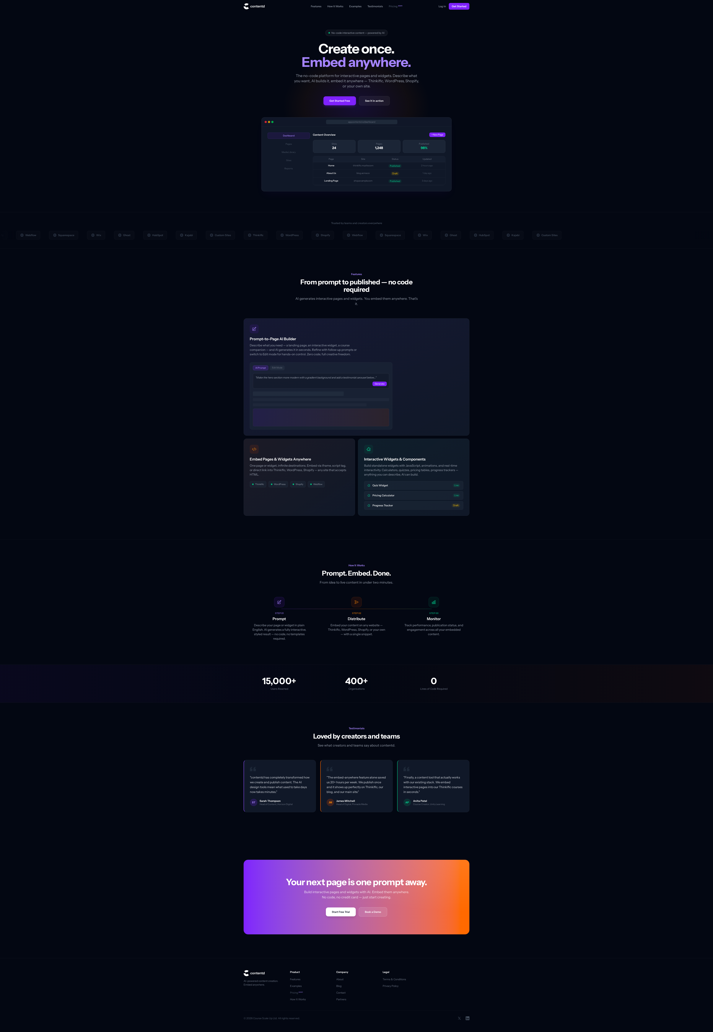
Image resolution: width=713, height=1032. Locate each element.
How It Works (335, 6)
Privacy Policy (390, 986)
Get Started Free (339, 100)
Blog (338, 986)
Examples (355, 6)
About (340, 979)
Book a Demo (373, 912)
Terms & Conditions (394, 979)
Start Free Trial (341, 912)
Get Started (459, 6)
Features (316, 6)
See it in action (374, 100)
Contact (341, 992)
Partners (341, 999)
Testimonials (375, 6)
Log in (442, 6)
